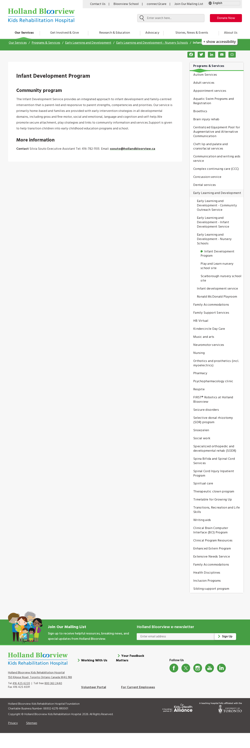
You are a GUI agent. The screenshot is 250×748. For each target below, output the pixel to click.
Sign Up (227, 636)
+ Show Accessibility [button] (219, 41)
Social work (201, 438)
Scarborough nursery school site (221, 278)
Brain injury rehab (206, 119)
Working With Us (94, 660)
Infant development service (217, 288)
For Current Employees (138, 687)
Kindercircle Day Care (209, 329)
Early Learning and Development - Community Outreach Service (217, 206)
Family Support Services (211, 313)
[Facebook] (189, 55)
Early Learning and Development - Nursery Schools (152, 43)
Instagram (197, 668)
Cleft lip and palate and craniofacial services (210, 146)
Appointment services (209, 91)
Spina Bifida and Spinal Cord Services (214, 461)
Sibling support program (211, 589)
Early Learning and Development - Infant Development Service (213, 222)
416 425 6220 (21, 683)
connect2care (156, 4)
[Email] (220, 55)
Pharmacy (200, 373)
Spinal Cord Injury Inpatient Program (213, 473)
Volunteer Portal (93, 687)
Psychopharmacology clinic (213, 381)
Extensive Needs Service (211, 556)
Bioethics (200, 111)
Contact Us (97, 4)
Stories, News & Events (191, 32)
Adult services (203, 83)
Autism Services (205, 75)
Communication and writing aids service (216, 159)
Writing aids (202, 520)
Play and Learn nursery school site (217, 266)
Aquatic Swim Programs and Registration (213, 101)
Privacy (13, 723)
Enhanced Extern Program (212, 548)
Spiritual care (203, 483)
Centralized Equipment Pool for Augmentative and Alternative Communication (216, 132)
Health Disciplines (206, 572)
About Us (230, 32)
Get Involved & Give (64, 32)
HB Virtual (200, 321)
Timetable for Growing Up (212, 499)
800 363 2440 (53, 683)
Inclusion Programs (207, 580)
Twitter (185, 668)
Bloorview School (126, 4)
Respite (199, 389)
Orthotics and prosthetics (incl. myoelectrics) (216, 363)
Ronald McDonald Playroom (217, 296)
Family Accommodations (211, 304)
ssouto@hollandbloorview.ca (132, 149)
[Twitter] (200, 55)
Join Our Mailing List (188, 4)
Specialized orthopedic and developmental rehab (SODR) (214, 449)
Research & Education (114, 32)
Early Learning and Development (88, 43)
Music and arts (203, 337)
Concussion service (207, 177)
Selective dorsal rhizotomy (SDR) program (213, 420)
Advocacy (152, 32)
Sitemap (31, 723)
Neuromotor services (208, 345)
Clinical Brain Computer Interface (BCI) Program (210, 530)
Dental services (204, 185)
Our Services (24, 32)
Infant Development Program (217, 254)
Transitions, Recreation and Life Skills (216, 510)
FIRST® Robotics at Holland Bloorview (213, 400)
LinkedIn (221, 668)
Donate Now (226, 18)
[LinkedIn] (210, 55)
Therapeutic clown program (213, 491)
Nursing (199, 353)
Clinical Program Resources (213, 540)
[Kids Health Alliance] (177, 707)
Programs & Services (46, 43)
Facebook (173, 668)
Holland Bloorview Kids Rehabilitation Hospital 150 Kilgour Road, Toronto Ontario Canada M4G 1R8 (40, 675)
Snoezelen (201, 430)
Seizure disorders (206, 410)
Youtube (209, 668)
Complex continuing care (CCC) (216, 169)
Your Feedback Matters (130, 658)
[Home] (41, 15)
